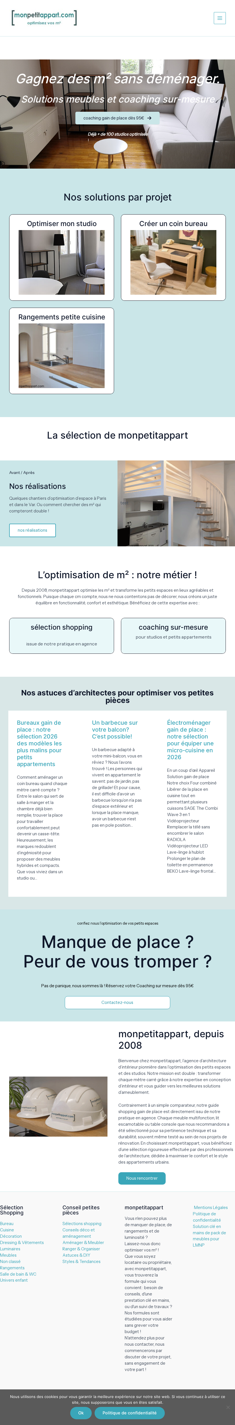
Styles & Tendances (81, 1261)
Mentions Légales (211, 1207)
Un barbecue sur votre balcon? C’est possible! (115, 729)
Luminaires (10, 1249)
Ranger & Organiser (81, 1249)
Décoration (11, 1236)
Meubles (8, 1255)
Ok (81, 1413)
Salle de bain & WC (18, 1274)
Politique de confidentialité (130, 1413)
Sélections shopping (81, 1223)
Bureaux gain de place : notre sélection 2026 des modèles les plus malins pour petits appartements (39, 743)
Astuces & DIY (76, 1255)
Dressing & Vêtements (22, 1242)
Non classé (10, 1261)
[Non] (228, 1407)
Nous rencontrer (142, 1178)
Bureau (6, 1223)
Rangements (12, 1267)
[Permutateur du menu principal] (220, 18)
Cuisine (7, 1230)
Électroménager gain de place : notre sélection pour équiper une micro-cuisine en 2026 (190, 740)
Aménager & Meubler (83, 1242)
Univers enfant (14, 1280)
